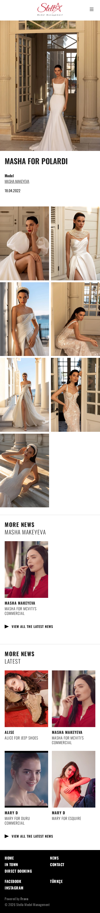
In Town (11, 864)
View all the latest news (32, 626)
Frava (24, 898)
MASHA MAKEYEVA (17, 181)
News (54, 858)
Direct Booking (18, 871)
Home (9, 858)
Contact (57, 864)
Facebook (13, 881)
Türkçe (56, 881)
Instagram (14, 887)
